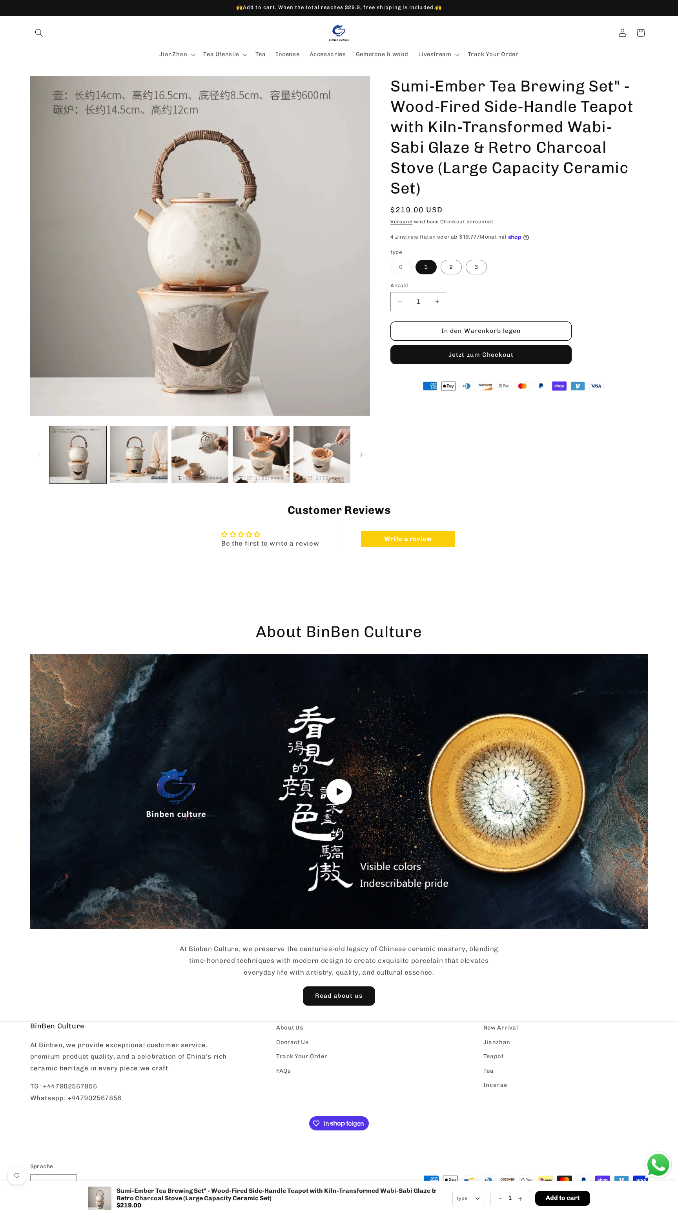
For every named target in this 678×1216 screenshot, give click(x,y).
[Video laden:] (339, 791)
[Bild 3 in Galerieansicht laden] (199, 454)
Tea (488, 1070)
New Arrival (500, 1027)
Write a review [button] (408, 538)
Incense (495, 1084)
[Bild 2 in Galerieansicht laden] (138, 454)
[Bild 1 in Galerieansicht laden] (77, 454)
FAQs (283, 1070)
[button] (39, 33)
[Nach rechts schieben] (361, 454)
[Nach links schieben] (38, 454)
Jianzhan (496, 1041)
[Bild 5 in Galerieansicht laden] (321, 454)
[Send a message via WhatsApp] (658, 1165)
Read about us (339, 995)
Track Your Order (301, 1056)
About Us (289, 1027)
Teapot (493, 1056)
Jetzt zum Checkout (481, 354)
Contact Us (292, 1041)
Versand (401, 222)
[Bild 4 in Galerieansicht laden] (261, 454)
